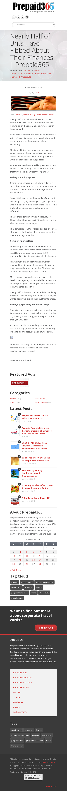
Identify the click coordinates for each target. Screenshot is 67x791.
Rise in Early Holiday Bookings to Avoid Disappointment (32, 473)
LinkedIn (27, 17)
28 (40, 564)
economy (29, 587)
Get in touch (46, 627)
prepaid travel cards (19, 593)
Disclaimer (18, 702)
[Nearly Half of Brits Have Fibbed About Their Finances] (33, 103)
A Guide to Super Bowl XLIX (36, 498)
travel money (26, 582)
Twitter (18, 17)
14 (40, 555)
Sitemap (17, 697)
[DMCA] (33, 780)
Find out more (49, 762)
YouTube (22, 17)
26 (27, 564)
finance (19, 114)
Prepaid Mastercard (22, 677)
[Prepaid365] (33, 8)
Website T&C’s (20, 712)
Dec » (18, 570)
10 (13, 555)
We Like (17, 692)
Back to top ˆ (51, 786)
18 (20, 560)
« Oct (12, 570)
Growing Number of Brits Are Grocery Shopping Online (37, 486)
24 (13, 564)
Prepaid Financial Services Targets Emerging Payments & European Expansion (37, 431)
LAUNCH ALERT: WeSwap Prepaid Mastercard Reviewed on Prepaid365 (34, 445)
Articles (13, 398)
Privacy (16, 707)
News (37, 70)
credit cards (16, 587)
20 (33, 560)
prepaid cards (47, 114)
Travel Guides (40, 402)
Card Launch (39, 398)
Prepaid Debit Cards (22, 682)
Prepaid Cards (20, 672)
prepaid (14, 582)
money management (32, 114)
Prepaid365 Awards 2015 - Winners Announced (35, 417)
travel (33, 593)
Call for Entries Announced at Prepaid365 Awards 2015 (36, 459)
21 (40, 560)
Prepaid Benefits (21, 687)
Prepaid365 (44, 593)
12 (27, 555)
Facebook (14, 17)
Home (27, 70)
